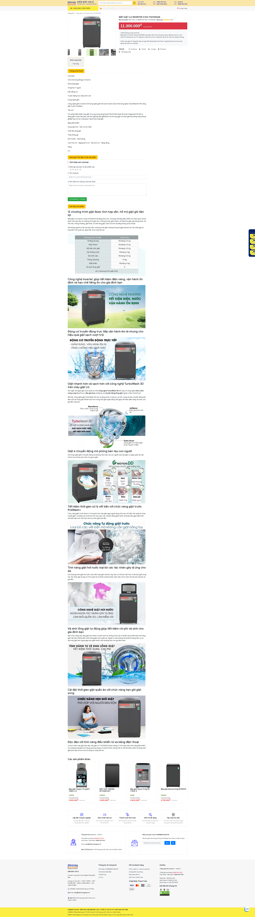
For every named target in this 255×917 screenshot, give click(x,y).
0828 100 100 (161, 2)
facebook (134, 49)
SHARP (132, 795)
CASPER (71, 795)
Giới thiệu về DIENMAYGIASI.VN (108, 869)
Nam (167, 843)
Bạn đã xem (142, 4)
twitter (143, 49)
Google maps (183, 8)
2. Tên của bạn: (73, 173)
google (153, 49)
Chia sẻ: (121, 49)
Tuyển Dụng (102, 874)
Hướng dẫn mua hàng (136, 872)
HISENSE (102, 795)
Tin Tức (100, 877)
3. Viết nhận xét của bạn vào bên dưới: (82, 182)
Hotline (180, 2)
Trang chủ (71, 13)
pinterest (163, 49)
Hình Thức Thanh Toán (136, 877)
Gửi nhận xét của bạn (77, 199)
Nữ (173, 843)
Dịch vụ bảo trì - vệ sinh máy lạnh (139, 869)
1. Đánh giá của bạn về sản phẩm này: (81, 167)
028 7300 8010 (162, 4)
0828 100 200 (182, 4)
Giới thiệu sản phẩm (76, 206)
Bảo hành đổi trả (134, 874)
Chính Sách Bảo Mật (104, 872)
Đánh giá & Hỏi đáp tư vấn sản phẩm (82, 157)
